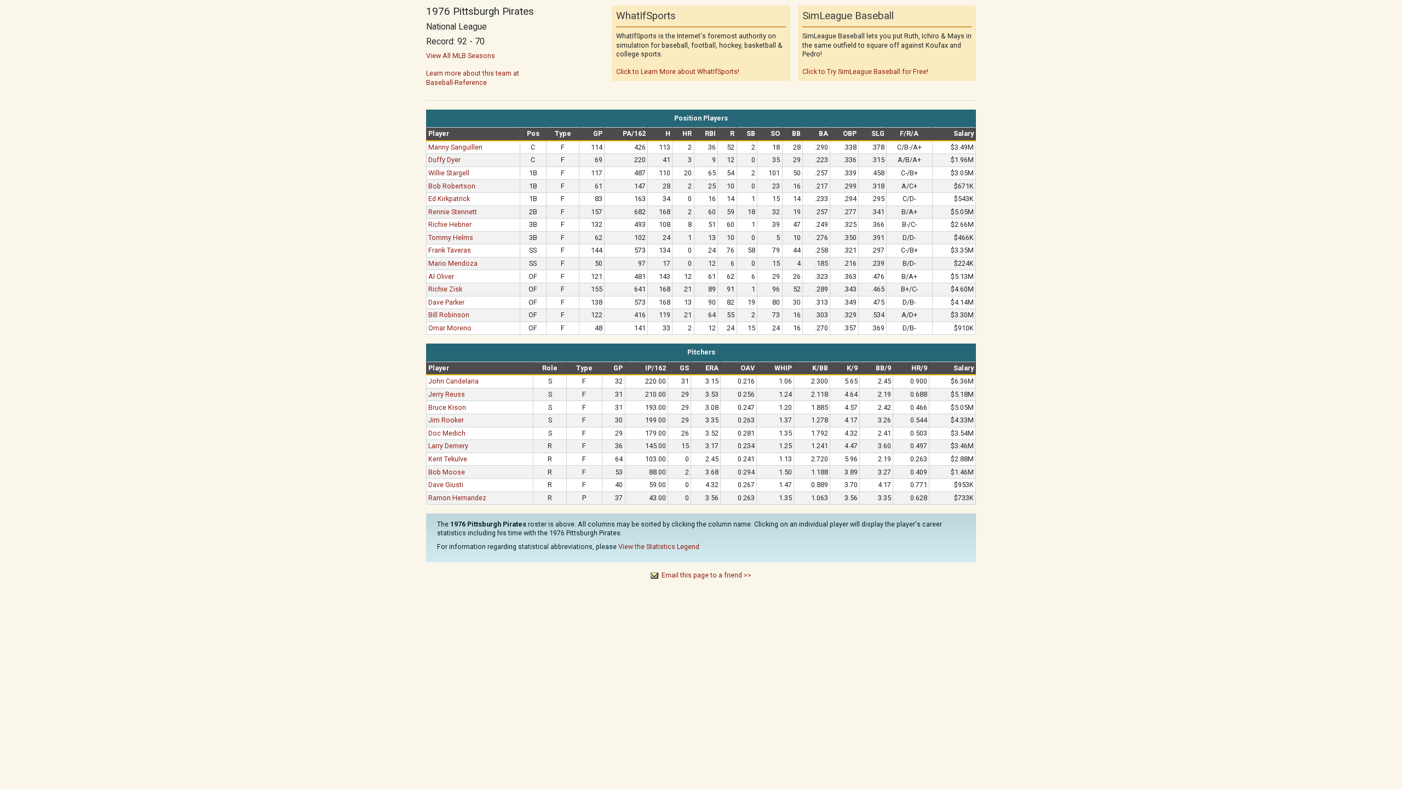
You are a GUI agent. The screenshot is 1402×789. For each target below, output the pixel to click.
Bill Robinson (448, 315)
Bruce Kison (447, 407)
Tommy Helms (450, 237)
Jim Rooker (446, 420)
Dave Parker (446, 302)
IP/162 (655, 368)
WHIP (783, 368)
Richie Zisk (445, 289)
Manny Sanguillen (455, 147)
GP (597, 133)
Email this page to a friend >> (706, 575)
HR (687, 133)
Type (563, 133)
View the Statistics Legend (658, 546)
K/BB (820, 368)
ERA (712, 368)
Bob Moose (446, 472)
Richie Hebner (450, 224)
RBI (710, 133)
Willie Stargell (448, 173)
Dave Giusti (445, 485)
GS (684, 368)
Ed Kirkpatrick (449, 199)
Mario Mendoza (453, 263)
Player (438, 133)
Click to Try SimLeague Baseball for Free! (865, 71)
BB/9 (883, 368)
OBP (850, 133)
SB (750, 133)
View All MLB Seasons (460, 56)
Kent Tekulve (447, 459)
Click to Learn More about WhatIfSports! (677, 71)
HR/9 (919, 368)
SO (775, 133)
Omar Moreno (450, 328)
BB (796, 133)
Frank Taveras (449, 250)
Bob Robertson (451, 186)
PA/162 (634, 133)
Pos (533, 133)
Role (550, 368)
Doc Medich (447, 433)
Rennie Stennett (452, 212)
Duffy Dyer (444, 160)
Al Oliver (441, 276)
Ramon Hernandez (457, 498)
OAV (747, 368)
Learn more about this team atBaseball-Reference (472, 77)
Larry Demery (448, 446)
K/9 (852, 368)
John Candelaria (453, 381)
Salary (963, 133)
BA (823, 133)
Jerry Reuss (446, 394)
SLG (877, 133)
